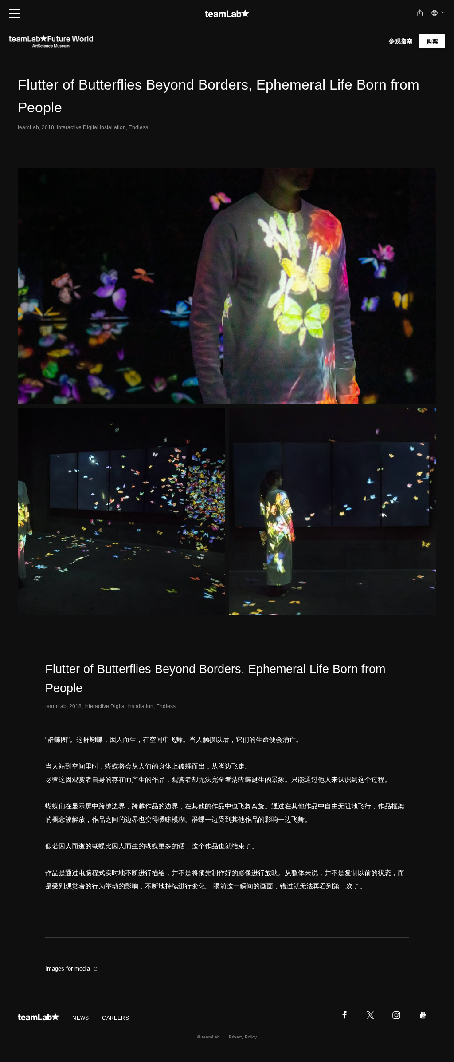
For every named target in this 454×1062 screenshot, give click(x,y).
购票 (432, 41)
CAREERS (115, 1018)
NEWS (80, 1018)
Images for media (67, 968)
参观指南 (400, 41)
